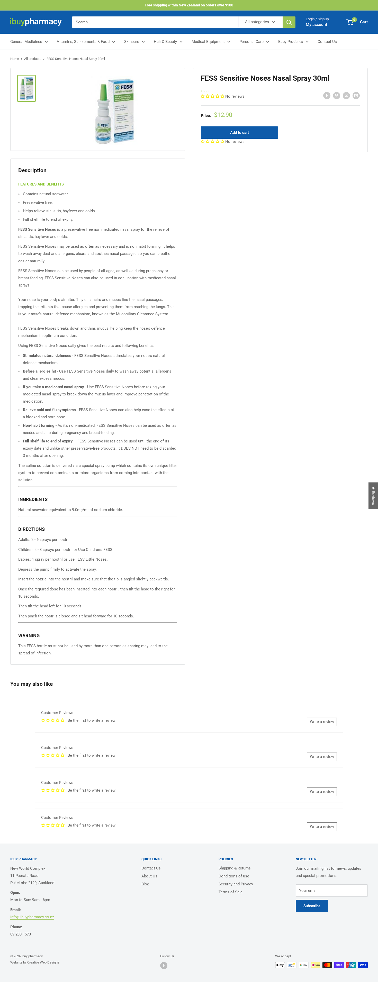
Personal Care (251, 41)
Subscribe (311, 906)
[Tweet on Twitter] (346, 95)
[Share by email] (356, 95)
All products (32, 59)
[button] (213, 96)
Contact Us (327, 41)
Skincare (131, 41)
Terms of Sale (230, 892)
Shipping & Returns (235, 868)
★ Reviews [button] (373, 496)
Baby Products (290, 41)
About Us (149, 876)
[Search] (289, 22)
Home (14, 59)
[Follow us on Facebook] (163, 965)
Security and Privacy (236, 884)
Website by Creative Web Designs (34, 962)
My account (316, 24)
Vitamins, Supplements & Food (83, 41)
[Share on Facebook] (326, 95)
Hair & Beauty (165, 41)
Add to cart (239, 132)
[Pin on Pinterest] (336, 95)
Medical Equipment (208, 41)
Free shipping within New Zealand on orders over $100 (189, 5)
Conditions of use (234, 876)
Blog (145, 884)
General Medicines (26, 41)
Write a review (322, 721)
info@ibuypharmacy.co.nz (32, 917)
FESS (205, 91)
